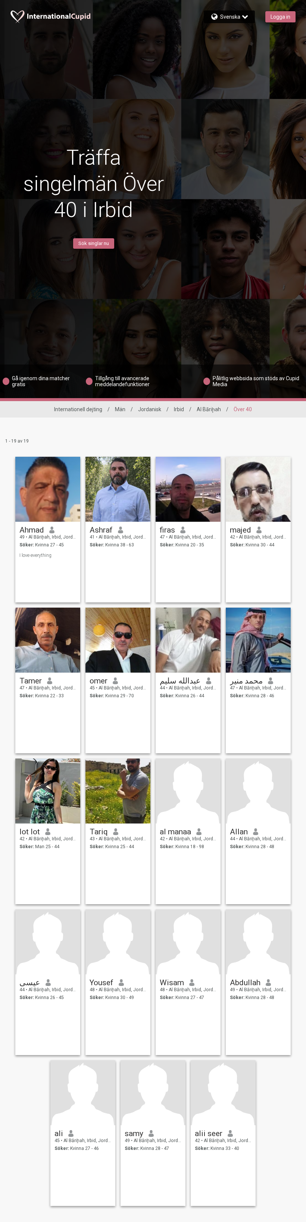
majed (240, 529)
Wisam (172, 982)
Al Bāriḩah (209, 409)
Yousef (101, 982)
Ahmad (31, 529)
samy (134, 1133)
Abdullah (245, 982)
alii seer (208, 1133)
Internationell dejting (78, 409)
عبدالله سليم (180, 680)
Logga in (280, 17)
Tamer (30, 680)
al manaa (175, 831)
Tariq (99, 831)
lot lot (29, 831)
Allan (239, 831)
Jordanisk (149, 409)
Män (120, 409)
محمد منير (246, 680)
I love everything (35, 555)
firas (167, 529)
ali (58, 1133)
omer (98, 680)
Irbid (179, 409)
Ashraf (101, 529)
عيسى (29, 982)
